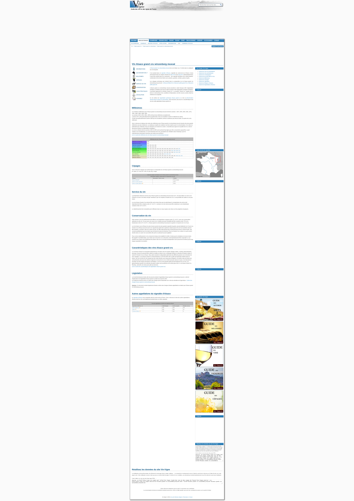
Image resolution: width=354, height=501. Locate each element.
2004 (174, 150)
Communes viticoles (187, 43)
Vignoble (139, 98)
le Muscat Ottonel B (168, 83)
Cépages (139, 80)
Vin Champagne (135, 43)
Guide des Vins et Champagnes (207, 71)
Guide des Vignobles (204, 81)
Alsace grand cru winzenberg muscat (160, 68)
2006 (177, 155)
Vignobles (143, 43)
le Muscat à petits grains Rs (180, 83)
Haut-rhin (180, 74)
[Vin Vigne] (144, 9)
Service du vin (141, 83)
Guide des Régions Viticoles (206, 83)
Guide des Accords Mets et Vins (207, 76)
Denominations (172, 43)
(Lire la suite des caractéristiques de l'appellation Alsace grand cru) (148, 266)
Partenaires (185, 497)
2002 (174, 152)
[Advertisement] (177, 25)
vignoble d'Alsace (165, 73)
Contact (190, 497)
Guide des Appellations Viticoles (207, 84)
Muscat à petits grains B (137, 183)
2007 (179, 148)
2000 (172, 150)
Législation (140, 95)
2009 (179, 152)
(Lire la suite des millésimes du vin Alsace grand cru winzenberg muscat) (150, 135)
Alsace (133, 309)
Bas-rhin (173, 74)
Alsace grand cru (135, 307)
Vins (179, 43)
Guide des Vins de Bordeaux (206, 73)
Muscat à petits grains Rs (137, 181)
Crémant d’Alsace (135, 311)
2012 (179, 150)
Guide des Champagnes (205, 74)
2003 (177, 152)
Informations (140, 69)
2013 (182, 155)
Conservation (141, 87)
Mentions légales (178, 497)
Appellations (162, 43)
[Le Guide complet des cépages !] (209, 412)
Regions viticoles (153, 43)
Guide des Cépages (204, 79)
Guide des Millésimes (204, 78)
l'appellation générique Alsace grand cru (170, 98)
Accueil (172, 497)
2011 (179, 155)
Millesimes (140, 76)
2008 (177, 150)
